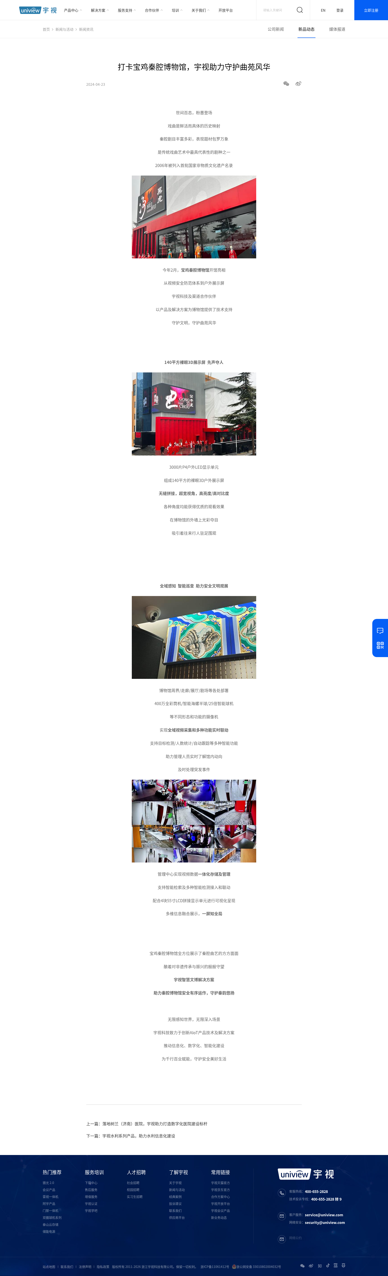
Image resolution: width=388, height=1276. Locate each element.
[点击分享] (298, 84)
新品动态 (306, 29)
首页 (46, 29)
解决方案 (98, 10)
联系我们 (175, 1210)
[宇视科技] (37, 10)
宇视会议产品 (220, 1210)
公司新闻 (276, 29)
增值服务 (91, 1196)
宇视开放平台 (220, 1203)
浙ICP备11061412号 (215, 1266)
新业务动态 (219, 1217)
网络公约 (295, 1237)
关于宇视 (175, 1182)
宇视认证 (91, 1203)
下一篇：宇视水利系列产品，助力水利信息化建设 (130, 1136)
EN (323, 10)
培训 (175, 10)
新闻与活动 (64, 29)
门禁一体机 (50, 1210)
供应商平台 (177, 1217)
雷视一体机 (50, 1196)
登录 (340, 10)
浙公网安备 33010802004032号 (258, 1266)
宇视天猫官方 (220, 1182)
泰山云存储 (50, 1224)
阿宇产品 (49, 1203)
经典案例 (175, 1196)
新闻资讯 (86, 29)
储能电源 (49, 1231)
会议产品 (49, 1189)
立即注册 (371, 10)
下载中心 (91, 1182)
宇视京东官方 (220, 1189)
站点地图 (49, 1266)
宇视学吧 (91, 1210)
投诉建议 (175, 1203)
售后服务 (91, 1189)
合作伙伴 (152, 10)
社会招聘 (133, 1182)
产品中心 (71, 10)
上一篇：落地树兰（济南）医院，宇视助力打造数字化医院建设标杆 (146, 1124)
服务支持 (125, 10)
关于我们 (199, 10)
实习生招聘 (135, 1196)
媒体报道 (337, 29)
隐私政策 (103, 1266)
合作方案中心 (220, 1196)
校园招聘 (133, 1189)
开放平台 (225, 10)
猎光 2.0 (48, 1182)
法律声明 (85, 1266)
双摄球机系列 (52, 1217)
